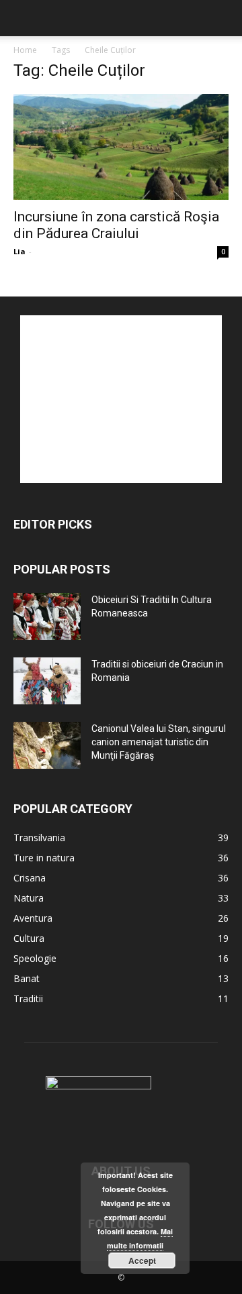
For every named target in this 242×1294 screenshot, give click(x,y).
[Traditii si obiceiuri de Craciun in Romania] (47, 680)
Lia (19, 251)
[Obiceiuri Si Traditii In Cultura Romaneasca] (47, 616)
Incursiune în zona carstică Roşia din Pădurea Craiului (116, 225)
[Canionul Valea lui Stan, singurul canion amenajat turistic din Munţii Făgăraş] (47, 745)
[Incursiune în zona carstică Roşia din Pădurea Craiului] (121, 147)
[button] (22, 18)
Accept (142, 1260)
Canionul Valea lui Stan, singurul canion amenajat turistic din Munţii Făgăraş (158, 742)
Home (25, 50)
